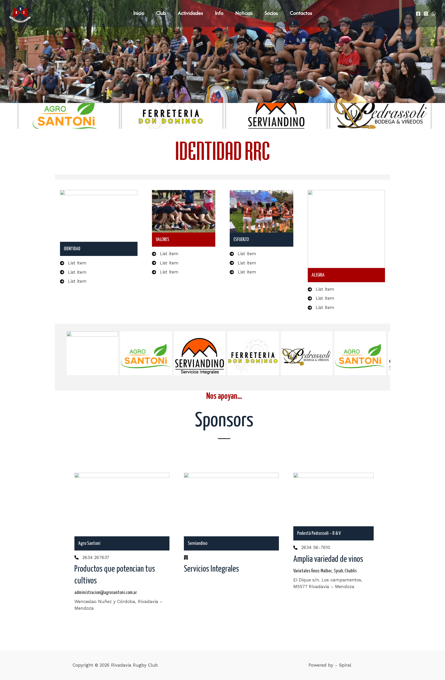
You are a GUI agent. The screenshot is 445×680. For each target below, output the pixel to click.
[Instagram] (426, 13)
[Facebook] (418, 13)
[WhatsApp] (433, 13)
